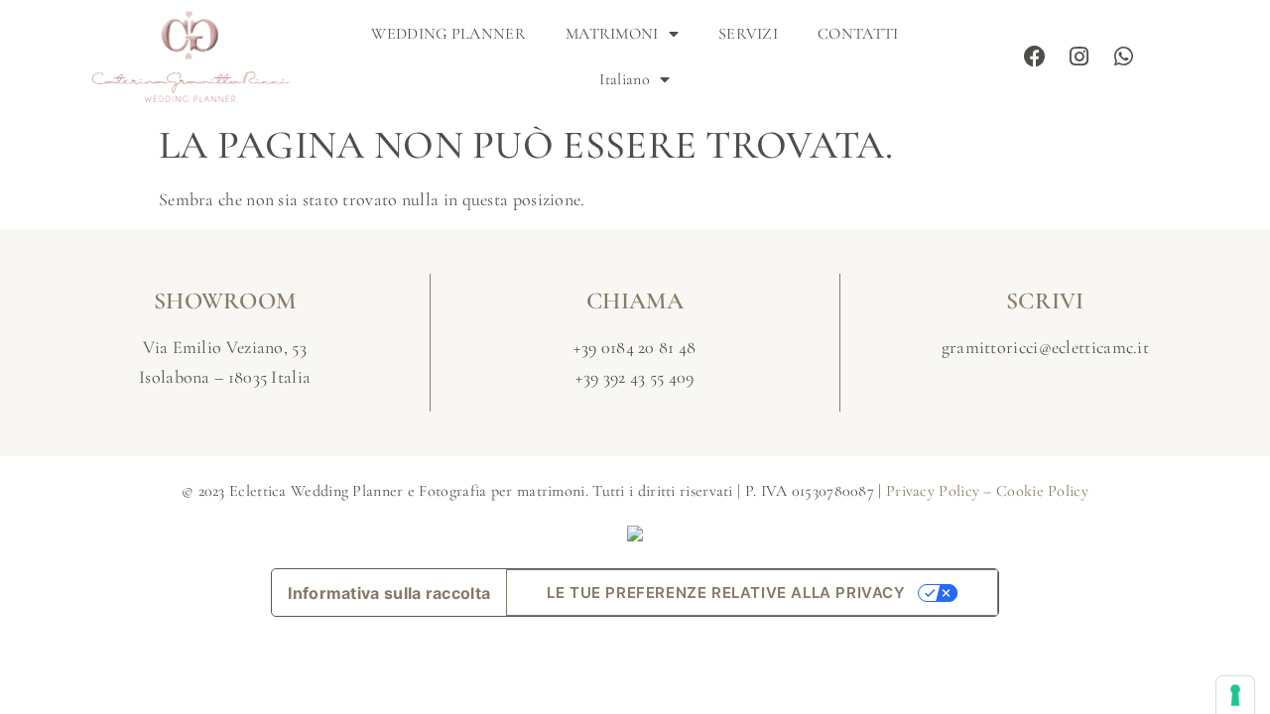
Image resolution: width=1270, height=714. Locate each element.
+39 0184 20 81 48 (634, 347)
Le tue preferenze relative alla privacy (726, 592)
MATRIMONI (612, 34)
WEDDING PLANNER (448, 34)
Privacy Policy (932, 491)
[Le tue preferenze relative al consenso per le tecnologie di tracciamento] (1235, 695)
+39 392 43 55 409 (634, 377)
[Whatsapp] (1124, 56)
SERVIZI (748, 34)
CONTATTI (858, 34)
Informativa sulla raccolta (389, 593)
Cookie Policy (1042, 491)
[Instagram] (1079, 56)
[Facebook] (1036, 56)
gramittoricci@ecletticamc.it (1045, 347)
